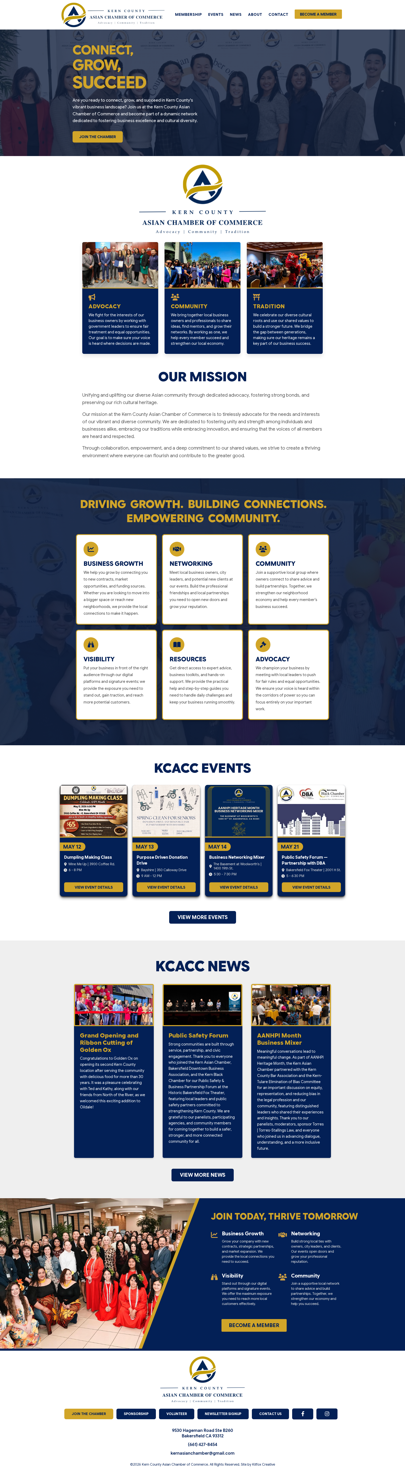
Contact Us (270, 1414)
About (255, 14)
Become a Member (318, 14)
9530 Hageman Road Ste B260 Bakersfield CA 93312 (202, 1433)
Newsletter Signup (223, 1414)
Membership (188, 14)
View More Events (203, 917)
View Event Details (94, 887)
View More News (202, 1175)
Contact (278, 14)
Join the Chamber (97, 137)
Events (216, 14)
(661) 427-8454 (202, 1444)
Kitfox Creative (263, 1464)
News (236, 14)
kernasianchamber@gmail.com (203, 1453)
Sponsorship (136, 1414)
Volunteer (176, 1414)
